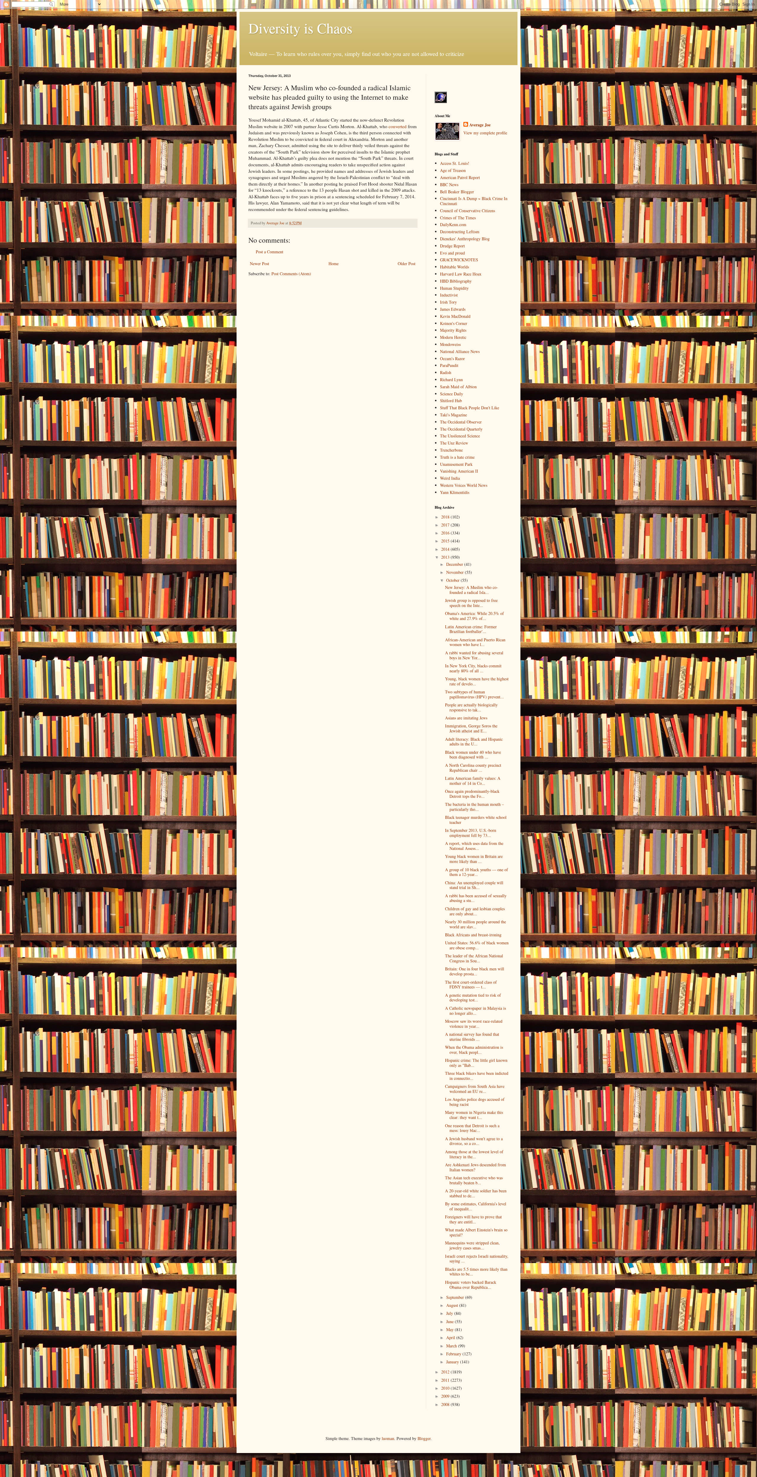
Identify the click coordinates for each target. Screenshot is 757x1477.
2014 (446, 549)
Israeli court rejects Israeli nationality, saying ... (476, 1258)
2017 (446, 525)
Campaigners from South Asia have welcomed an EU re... (474, 1088)
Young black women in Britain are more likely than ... (474, 858)
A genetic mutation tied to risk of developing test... (473, 997)
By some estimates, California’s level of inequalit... (475, 1206)
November (455, 572)
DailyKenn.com (453, 224)
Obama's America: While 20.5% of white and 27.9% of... (474, 616)
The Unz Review (454, 443)
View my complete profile (485, 133)
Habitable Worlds (454, 267)
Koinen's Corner (453, 323)
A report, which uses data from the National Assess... (474, 845)
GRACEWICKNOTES (459, 259)
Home (334, 263)
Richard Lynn (451, 379)
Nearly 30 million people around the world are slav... (475, 924)
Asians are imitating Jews (466, 718)
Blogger (424, 1438)
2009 (446, 1396)
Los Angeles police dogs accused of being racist (474, 1101)
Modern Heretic (453, 337)
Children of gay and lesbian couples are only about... (475, 911)
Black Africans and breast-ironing (473, 935)
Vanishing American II (459, 471)
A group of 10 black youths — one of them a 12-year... (476, 872)
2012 (446, 1372)
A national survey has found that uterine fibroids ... (472, 1036)
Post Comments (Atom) (291, 273)
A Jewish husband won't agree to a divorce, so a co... (474, 1141)
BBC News (449, 184)
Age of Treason (453, 170)
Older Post (406, 263)
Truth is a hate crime (457, 457)
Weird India (450, 478)
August (452, 1305)
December (455, 564)
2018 (446, 517)
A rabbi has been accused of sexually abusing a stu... (476, 898)
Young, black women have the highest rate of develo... (477, 681)
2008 (446, 1404)
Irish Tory (448, 302)
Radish (445, 372)
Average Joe (480, 125)
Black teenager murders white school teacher (476, 819)
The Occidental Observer (461, 422)
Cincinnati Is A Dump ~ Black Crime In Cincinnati (473, 201)
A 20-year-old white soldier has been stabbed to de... (476, 1193)
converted (398, 126)
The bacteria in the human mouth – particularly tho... (474, 806)
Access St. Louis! (454, 163)
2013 (446, 557)
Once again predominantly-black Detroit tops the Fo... (472, 793)
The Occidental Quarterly (461, 429)
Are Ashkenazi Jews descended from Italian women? (475, 1167)
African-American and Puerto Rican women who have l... (475, 642)
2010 (446, 1388)
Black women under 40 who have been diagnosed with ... (473, 754)
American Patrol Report (460, 177)
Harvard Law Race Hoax (460, 274)
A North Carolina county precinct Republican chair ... (473, 767)
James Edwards (452, 309)
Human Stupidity (454, 288)
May (450, 1329)
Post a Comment (269, 252)
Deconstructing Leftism (459, 231)
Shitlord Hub (451, 400)
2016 (446, 533)
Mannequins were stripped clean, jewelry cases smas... (472, 1245)
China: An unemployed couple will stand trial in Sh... (474, 885)
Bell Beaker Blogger (457, 191)
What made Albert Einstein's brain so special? (476, 1232)
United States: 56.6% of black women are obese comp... (477, 945)
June (450, 1321)
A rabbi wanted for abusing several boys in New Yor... (474, 655)
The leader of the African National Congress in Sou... (474, 958)
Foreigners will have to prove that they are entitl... (473, 1219)
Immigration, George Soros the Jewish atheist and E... (471, 728)
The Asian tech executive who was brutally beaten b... (474, 1180)
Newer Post (259, 263)
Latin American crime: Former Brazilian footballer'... (471, 629)
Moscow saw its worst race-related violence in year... (473, 1023)
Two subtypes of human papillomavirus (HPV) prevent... (474, 694)
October (453, 580)
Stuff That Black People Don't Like (469, 407)
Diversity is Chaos (300, 27)
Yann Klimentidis (454, 492)
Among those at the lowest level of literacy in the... (474, 1154)
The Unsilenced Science (460, 436)
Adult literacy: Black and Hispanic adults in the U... (474, 741)
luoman (388, 1438)
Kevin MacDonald (455, 316)
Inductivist (449, 295)
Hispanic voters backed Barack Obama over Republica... (470, 1284)
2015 (446, 541)
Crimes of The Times (458, 217)
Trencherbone (451, 450)
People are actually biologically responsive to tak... (471, 707)
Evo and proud (452, 253)
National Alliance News (460, 351)
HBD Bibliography (456, 281)
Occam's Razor (452, 358)
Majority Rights (453, 330)
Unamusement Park (456, 464)
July (450, 1313)
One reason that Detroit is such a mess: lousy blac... (472, 1128)
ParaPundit (449, 365)
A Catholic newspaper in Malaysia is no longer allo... (475, 1010)
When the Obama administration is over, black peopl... (474, 1049)
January (453, 1362)
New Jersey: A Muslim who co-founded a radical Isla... (471, 589)
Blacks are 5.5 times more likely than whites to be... (476, 1271)
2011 (446, 1380)
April (451, 1337)
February (454, 1354)
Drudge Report (452, 246)
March (452, 1346)
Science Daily (451, 394)
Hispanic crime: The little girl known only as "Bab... (476, 1062)
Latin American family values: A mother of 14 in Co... (472, 780)
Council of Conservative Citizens (467, 210)
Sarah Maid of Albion (458, 386)
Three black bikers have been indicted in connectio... (476, 1075)
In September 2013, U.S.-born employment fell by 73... (470, 832)
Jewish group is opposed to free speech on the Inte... (471, 602)
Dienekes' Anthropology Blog (465, 238)
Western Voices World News (463, 485)
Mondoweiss (450, 344)
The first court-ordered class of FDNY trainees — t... (471, 984)
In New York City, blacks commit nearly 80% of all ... (473, 668)
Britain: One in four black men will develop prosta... (474, 971)
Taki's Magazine (453, 415)
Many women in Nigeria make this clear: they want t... (474, 1114)
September (455, 1297)
